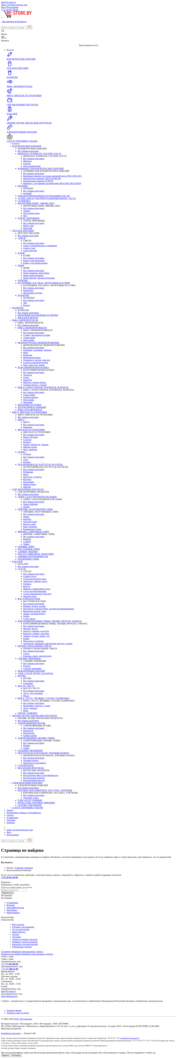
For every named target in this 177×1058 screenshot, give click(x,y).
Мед (25, 216)
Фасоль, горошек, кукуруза (36, 631)
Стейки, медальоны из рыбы (36, 335)
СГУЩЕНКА (24, 201)
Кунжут (27, 666)
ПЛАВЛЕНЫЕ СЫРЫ (28, 559)
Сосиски (27, 439)
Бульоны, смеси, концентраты (37, 656)
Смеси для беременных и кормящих (40, 245)
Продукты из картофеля (34, 763)
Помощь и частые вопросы (25, 942)
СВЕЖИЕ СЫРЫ (26, 546)
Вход (3, 7)
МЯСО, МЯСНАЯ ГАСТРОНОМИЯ (29, 412)
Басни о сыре (29, 524)
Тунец (26, 377)
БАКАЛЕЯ (17, 561)
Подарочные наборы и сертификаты (24, 812)
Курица (26, 462)
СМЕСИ (22, 238)
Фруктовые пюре (31, 213)
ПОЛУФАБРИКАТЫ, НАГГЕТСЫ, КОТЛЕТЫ (40, 464)
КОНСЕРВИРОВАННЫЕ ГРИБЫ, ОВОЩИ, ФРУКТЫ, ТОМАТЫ (50, 621)
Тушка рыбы (29, 337)
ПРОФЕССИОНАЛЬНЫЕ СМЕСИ (34, 646)
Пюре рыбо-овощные (33, 275)
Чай (25, 303)
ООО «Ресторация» (23, 1019)
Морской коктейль (32, 357)
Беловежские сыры (32, 529)
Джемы (26, 211)
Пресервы (28, 402)
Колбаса (27, 442)
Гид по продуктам (20, 929)
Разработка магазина (11, 1033)
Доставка (11, 820)
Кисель (26, 305)
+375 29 (9, 10)
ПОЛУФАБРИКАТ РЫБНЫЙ (32, 407)
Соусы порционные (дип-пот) (37, 594)
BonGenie (27, 228)
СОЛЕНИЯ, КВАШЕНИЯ (30, 750)
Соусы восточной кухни (34, 579)
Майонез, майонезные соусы (36, 589)
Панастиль (28, 730)
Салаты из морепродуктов (35, 362)
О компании (12, 817)
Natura (26, 517)
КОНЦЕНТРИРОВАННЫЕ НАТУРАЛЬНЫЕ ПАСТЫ (44, 196)
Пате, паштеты (30, 449)
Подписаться (7, 893)
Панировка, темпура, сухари (36, 706)
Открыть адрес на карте (18, 1013)
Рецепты (11, 822)
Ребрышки (28, 472)
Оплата (10, 815)
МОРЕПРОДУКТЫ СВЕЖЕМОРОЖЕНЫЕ (38, 342)
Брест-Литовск (30, 526)
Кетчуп (26, 586)
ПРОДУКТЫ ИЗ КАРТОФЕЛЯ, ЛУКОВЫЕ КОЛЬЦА (43, 753)
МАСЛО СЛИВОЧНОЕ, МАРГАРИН (36, 554)
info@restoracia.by (9, 996)
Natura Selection (30, 504)
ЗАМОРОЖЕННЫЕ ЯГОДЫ (31, 723)
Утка (25, 459)
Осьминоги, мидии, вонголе (36, 360)
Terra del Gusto (30, 522)
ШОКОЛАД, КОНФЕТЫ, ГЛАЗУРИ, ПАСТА (39, 153)
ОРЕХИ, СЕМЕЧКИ (27, 713)
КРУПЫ (22, 676)
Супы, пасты (29, 619)
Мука (25, 711)
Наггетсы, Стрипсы (32, 477)
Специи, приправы (32, 668)
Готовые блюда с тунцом (35, 385)
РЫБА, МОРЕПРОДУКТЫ (25, 320)
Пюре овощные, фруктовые (36, 273)
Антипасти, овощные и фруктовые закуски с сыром (47, 643)
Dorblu (26, 507)
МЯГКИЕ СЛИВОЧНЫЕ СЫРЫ (33, 531)
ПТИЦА (22, 452)
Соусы (26, 653)
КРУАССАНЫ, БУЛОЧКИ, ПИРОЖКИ (36, 803)
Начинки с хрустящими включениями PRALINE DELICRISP (52, 183)
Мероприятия (13, 912)
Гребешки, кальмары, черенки (37, 350)
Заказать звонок (14, 1010)
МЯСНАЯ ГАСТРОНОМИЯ (31, 429)
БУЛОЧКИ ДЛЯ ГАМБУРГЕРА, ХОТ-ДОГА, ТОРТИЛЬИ (45, 790)
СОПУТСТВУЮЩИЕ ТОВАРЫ (27, 808)
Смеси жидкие (30, 250)
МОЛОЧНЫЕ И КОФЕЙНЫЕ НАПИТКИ (38, 315)
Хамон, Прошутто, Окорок (36, 444)
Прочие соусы (30, 596)
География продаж (15, 907)
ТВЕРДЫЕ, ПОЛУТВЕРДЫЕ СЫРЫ (35, 509)
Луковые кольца (30, 760)
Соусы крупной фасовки (34, 591)
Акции (10, 810)
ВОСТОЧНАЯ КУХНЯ (29, 599)
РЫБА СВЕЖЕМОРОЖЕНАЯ (32, 328)
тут (154, 1053)
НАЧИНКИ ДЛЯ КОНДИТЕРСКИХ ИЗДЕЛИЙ (41, 168)
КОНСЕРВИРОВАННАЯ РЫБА (33, 367)
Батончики (28, 290)
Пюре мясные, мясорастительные (39, 278)
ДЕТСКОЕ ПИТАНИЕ (23, 231)
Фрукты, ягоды (30, 628)
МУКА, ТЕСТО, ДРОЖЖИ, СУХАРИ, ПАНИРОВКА (44, 698)
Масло (26, 696)
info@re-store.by (8, 2)
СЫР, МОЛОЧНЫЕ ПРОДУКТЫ (28, 489)
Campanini (28, 683)
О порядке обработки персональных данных (22, 951)
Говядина (27, 427)
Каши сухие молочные (34, 260)
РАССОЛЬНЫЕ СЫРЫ (29, 549)
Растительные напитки (34, 778)
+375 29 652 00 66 (9, 877)
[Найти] (29, 27)
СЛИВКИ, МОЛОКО (28, 551)
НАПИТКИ (23, 295)
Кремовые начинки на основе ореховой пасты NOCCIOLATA (52, 176)
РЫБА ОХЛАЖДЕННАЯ (30, 410)
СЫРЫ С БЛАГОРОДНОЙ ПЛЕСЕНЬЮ (37, 497)
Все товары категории (28, 151)
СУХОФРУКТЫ (25, 765)
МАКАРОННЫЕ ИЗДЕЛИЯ (31, 671)
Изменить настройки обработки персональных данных (27, 954)
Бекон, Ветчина (30, 437)
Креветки (27, 355)
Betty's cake (28, 226)
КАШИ (21, 253)
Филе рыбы (28, 340)
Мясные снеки (30, 447)
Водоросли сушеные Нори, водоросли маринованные (48, 609)
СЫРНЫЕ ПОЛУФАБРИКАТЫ (33, 556)
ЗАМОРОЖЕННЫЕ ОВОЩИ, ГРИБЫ (36, 738)
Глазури (27, 163)
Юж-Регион (28, 733)
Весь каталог (18, 924)
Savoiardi (27, 193)
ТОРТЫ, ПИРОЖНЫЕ (29, 218)
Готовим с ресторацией (23, 927)
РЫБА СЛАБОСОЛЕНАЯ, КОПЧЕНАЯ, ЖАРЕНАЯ (43, 387)
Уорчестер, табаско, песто (35, 581)
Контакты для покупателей (25, 944)
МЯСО (21, 420)
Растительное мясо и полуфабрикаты (40, 775)
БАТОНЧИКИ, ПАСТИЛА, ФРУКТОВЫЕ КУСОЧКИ (44, 283)
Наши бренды (18, 932)
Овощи (26, 745)
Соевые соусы (30, 576)
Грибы (26, 616)
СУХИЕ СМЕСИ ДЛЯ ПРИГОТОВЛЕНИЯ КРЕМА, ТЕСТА (47, 198)
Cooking (27, 541)
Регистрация (12, 7)
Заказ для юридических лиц (14, 5)
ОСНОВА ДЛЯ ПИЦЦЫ (29, 805)
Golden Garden (30, 735)
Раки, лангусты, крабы (34, 365)
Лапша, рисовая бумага (34, 614)
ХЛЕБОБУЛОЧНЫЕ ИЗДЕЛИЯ (27, 783)
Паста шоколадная (32, 166)
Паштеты (27, 380)
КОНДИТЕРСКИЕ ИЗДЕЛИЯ (26, 146)
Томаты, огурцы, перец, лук (36, 636)
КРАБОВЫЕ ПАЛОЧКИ (29, 405)
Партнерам (12, 910)
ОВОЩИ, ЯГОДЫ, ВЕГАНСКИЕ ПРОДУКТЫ (34, 715)
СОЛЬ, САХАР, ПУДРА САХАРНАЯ (35, 673)
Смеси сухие (29, 248)
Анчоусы (27, 375)
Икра (25, 352)
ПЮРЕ (21, 265)
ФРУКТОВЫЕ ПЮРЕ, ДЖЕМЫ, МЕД (36, 203)
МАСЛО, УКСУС (26, 686)
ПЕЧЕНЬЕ (23, 186)
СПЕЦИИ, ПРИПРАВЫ (29, 658)
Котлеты (27, 479)
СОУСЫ (22, 569)
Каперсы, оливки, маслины (36, 633)
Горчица (27, 584)
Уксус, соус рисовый (33, 693)
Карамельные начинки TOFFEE (38, 181)
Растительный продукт (34, 780)
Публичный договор (22, 947)
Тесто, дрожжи (30, 708)
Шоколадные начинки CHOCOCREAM (42, 178)
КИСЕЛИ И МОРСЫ (28, 318)
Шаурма (27, 487)
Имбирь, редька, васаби (34, 606)
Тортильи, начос (31, 798)
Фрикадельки (29, 484)
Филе (25, 474)
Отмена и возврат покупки (25, 939)
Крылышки (28, 482)
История (11, 905)
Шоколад (27, 161)
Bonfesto (27, 519)
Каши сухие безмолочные (35, 263)
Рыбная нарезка (30, 397)
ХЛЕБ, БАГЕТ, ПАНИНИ (30, 800)
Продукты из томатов (33, 641)
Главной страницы (24, 868)
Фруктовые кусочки (32, 293)
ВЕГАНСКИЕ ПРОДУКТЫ (31, 768)
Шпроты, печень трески (34, 382)
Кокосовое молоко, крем (34, 611)
